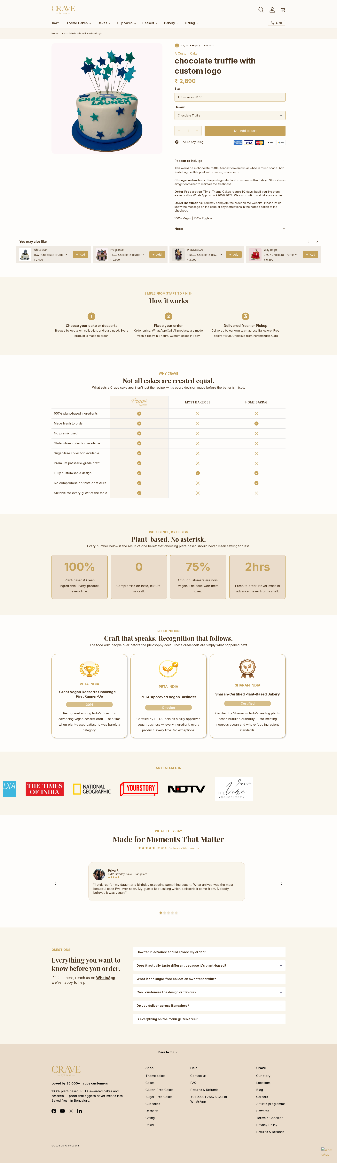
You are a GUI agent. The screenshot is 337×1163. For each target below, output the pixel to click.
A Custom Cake (186, 53)
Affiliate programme (271, 1104)
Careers (262, 1097)
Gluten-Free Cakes (159, 1090)
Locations (263, 1083)
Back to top (166, 1052)
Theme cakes (155, 1076)
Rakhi (56, 23)
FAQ (193, 1083)
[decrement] (179, 131)
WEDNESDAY (195, 249)
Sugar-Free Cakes (158, 1097)
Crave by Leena (70, 1145)
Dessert (148, 23)
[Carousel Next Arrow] (282, 884)
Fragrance (117, 249)
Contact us (198, 1076)
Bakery (169, 23)
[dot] (161, 913)
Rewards (262, 1111)
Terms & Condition (269, 1118)
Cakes (102, 23)
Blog (259, 1090)
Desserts (151, 1111)
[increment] (196, 131)
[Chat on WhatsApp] (326, 1152)
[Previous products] (308, 241)
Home (55, 33)
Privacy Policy (266, 1125)
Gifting (190, 23)
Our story (263, 1076)
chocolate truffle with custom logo (82, 33)
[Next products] (317, 241)
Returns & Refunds (204, 1090)
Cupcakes (125, 23)
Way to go (270, 249)
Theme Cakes (77, 23)
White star (40, 249)
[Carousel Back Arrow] (55, 884)
